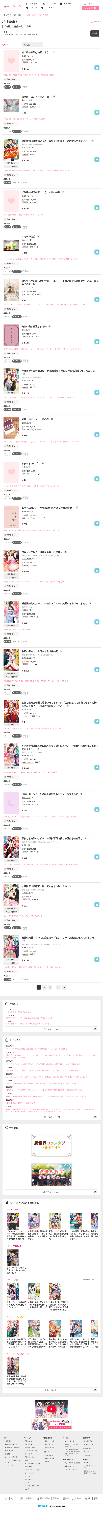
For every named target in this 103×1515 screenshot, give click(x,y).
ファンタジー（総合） (32, 1450)
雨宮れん (25, 709)
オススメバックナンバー (72, 1469)
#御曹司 (19, 170)
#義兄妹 (13, 967)
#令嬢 (61, 817)
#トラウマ (43, 442)
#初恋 (52, 305)
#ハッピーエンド (28, 305)
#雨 (10, 119)
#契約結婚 (35, 170)
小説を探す (34, 3)
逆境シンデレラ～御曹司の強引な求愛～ (42, 552)
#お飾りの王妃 (16, 729)
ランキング (51, 3)
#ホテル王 (21, 397)
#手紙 (35, 119)
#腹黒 (25, 530)
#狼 (10, 75)
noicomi (47, 1461)
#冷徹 (14, 397)
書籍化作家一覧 (49, 1447)
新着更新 (8, 1454)
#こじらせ (52, 442)
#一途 (49, 259)
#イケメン (54, 817)
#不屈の (33, 397)
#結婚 (22, 349)
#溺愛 (20, 75)
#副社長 (12, 170)
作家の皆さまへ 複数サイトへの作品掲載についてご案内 (27, 1024)
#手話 (6, 119)
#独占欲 (65, 349)
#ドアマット (8, 864)
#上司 (67, 170)
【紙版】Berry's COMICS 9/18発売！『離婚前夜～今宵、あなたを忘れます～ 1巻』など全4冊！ (42, 1083)
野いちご (87, 1462)
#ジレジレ (51, 681)
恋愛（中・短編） (30, 1447)
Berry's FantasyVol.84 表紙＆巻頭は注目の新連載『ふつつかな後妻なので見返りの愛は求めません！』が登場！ (47, 1096)
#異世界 (6, 729)
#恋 (14, 119)
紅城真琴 (25, 610)
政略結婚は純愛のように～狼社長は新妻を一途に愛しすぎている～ (56, 141)
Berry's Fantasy (50, 1458)
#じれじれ (68, 305)
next (64, 987)
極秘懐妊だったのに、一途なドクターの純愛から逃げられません (55, 603)
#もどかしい (34, 442)
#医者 (6, 349)
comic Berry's (49, 1455)
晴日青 (24, 845)
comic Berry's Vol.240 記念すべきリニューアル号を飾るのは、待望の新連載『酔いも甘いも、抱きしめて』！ (46, 1077)
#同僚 (54, 259)
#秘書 (15, 75)
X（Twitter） (88, 1452)
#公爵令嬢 (38, 916)
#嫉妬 (41, 582)
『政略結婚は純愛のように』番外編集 (41, 192)
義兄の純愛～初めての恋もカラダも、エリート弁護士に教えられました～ (59, 937)
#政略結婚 (44, 75)
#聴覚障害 (41, 119)
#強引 (59, 681)
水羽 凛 (24, 330)
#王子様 (34, 582)
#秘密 (24, 486)
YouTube (87, 1455)
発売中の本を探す (50, 1441)
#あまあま (68, 864)
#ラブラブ (39, 215)
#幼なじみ (7, 397)
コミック (33, 7)
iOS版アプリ (88, 1441)
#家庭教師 (32, 967)
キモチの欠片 (29, 236)
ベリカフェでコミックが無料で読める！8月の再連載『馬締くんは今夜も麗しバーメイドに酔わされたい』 (45, 1064)
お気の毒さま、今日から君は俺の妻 (40, 651)
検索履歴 (97, 21)
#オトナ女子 (51, 486)
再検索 (94, 33)
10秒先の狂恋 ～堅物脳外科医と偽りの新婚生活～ (48, 508)
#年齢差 (56, 170)
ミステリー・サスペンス (32, 1463)
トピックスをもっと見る (52, 1117)
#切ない (28, 119)
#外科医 (78, 349)
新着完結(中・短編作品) (12, 1447)
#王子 (14, 817)
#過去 (55, 530)
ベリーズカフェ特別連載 (72, 1463)
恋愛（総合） (29, 1441)
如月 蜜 (24, 467)
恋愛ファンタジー (30, 1457)
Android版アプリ (89, 1444)
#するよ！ (70, 397)
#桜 (19, 486)
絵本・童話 (28, 1479)
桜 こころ (26, 288)
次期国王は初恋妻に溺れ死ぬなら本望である (45, 886)
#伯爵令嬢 (21, 817)
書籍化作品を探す (51, 1390)
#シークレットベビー (53, 349)
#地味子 (18, 305)
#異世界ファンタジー (53, 729)
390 (58, 987)
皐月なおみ (26, 56)
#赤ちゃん (12, 629)
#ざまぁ (25, 729)
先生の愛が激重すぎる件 (34, 326)
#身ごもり (40, 349)
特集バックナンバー (70, 1466)
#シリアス (30, 916)
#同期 (17, 442)
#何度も (45, 397)
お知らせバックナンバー (52, 1029)
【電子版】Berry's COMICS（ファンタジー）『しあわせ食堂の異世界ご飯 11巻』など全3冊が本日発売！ (45, 1090)
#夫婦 (25, 75)
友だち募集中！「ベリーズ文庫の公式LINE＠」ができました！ (29, 1018)
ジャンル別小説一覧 (11, 1457)
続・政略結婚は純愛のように (37, 52)
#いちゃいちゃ (30, 349)
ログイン (90, 4)
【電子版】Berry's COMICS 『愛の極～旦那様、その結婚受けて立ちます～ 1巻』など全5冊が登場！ (43, 1070)
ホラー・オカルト (30, 1473)
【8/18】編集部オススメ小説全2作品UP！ (21, 1103)
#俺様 (46, 582)
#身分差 (52, 582)
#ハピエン (45, 817)
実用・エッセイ (30, 1460)
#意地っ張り (34, 259)
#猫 (15, 486)
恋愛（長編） (29, 1444)
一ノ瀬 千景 (26, 893)
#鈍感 (60, 259)
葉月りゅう (26, 947)
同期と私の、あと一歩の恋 (35, 419)
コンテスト (49, 7)
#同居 (20, 967)
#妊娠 (16, 349)
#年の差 (42, 486)
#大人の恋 (74, 259)
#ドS (30, 530)
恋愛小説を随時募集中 (88, 1279)
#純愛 (51, 75)
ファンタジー (29, 1454)
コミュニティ (9, 1465)
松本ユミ (25, 240)
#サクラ (10, 486)
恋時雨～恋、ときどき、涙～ (37, 97)
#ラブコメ (12, 530)
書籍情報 (67, 3)
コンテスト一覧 (69, 1441)
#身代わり (17, 864)
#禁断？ (40, 967)
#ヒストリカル (19, 916)
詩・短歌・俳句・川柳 (32, 1486)
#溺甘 (42, 864)
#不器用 (43, 259)
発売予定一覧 (49, 1444)
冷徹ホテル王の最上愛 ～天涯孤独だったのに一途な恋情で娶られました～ (59, 370)
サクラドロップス (31, 463)
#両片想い (24, 442)
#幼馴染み (19, 259)
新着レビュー (9, 1450)
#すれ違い (76, 305)
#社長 (6, 75)
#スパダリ (62, 530)
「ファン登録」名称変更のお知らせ (19, 1012)
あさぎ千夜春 (27, 559)
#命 (5, 486)
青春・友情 (28, 1466)
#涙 (17, 119)
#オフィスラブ (34, 75)
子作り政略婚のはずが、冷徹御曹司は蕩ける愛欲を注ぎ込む (52, 838)
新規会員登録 (90, 8)
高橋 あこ (25, 100)
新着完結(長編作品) (11, 1444)
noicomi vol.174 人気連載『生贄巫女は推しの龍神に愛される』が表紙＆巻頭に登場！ (37, 1049)
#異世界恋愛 (39, 729)
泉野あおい (26, 511)
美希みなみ (26, 798)
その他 (27, 1489)
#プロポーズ (61, 397)
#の (27, 397)
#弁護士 (6, 967)
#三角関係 (59, 305)
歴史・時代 (28, 1476)
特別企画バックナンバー (52, 1192)
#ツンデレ (26, 864)
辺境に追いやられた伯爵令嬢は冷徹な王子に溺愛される (50, 794)
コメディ (27, 1482)
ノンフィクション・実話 (32, 1470)
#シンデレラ (25, 582)
